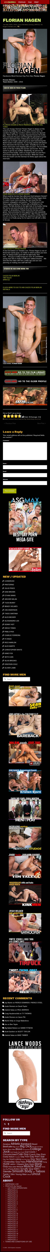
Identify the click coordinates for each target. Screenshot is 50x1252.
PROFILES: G (13, 1202)
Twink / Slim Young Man (15, 1174)
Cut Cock (21, 1152)
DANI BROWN (10, 592)
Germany (31, 24)
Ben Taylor (14, 1024)
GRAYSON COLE (11, 664)
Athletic (6, 419)
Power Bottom (14, 1169)
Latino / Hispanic (17, 1164)
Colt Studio (14, 1152)
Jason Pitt (21, 1017)
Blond (16, 419)
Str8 (34, 1172)
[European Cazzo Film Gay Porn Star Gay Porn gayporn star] (25, 373)
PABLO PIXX (9, 632)
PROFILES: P (13, 1220)
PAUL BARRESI (23, 1010)
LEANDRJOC (9, 581)
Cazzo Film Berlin (23, 24)
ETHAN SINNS (10, 595)
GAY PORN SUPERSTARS (17, 1188)
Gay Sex (6, 1159)
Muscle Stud (32, 1166)
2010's (15, 24)
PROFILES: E (13, 1198)
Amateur (6, 1144)
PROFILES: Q (13, 1222)
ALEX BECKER (10, 617)
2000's (11, 24)
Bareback (11, 419)
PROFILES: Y (13, 1238)
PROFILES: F (13, 1200)
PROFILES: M (13, 1214)
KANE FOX (9, 653)
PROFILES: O (13, 1218)
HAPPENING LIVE (12, 1184)
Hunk (6, 1163)
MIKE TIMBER (22, 1035)
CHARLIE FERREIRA (12, 635)
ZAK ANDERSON (11, 610)
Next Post (40, 423)
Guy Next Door (25, 1159)
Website (5, 479)
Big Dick (26, 1146)
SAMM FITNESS (26, 1028)
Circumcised (26, 1149)
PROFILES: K (13, 1210)
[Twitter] (5, 1124)
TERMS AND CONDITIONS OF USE (18, 1242)
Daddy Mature (9, 1157)
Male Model (29, 1164)
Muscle (20, 1166)
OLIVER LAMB (10, 668)
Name (5, 463)
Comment (6, 440)
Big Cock (16, 1147)
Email (5, 471)
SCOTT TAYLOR (24, 1032)
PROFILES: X (13, 1236)
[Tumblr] (8, 1124)
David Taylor (22, 1006)
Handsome (34, 1161)
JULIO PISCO (10, 588)
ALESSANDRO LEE (12, 621)
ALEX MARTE (10, 646)
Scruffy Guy (26, 1168)
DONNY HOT (9, 624)
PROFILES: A (12, 1190)
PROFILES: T (13, 1228)
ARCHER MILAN (11, 599)
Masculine (12, 1167)
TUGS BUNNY (10, 603)
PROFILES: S (13, 1226)
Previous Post (11, 423)
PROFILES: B (13, 1192)
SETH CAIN (9, 657)
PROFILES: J (12, 1208)
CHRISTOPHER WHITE (13, 650)
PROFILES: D (13, 1196)
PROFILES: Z (13, 1240)
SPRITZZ (37, 24)
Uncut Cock (38, 419)
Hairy (23, 1162)
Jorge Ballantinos (22, 1021)
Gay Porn (24, 1156)
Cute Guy (23, 1154)
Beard (34, 1144)
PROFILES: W (13, 1234)
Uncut (29, 1174)
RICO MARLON (10, 642)
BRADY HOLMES (11, 606)
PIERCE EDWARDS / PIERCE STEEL (28, 1003)
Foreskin (17, 1157)
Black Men (11, 1149)
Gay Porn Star (37, 1156)
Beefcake (8, 1146)
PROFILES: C (13, 1194)
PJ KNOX (8, 639)
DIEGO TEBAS (10, 628)
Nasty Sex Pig (22, 419)
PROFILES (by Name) (13, 1186)
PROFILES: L (12, 1212)
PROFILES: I (12, 1206)
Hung (45, 1162)
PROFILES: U (13, 1230)
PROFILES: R (13, 1224)
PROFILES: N (13, 1216)
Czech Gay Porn (37, 1154)
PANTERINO (9, 585)
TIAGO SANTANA (11, 614)
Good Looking (15, 1159)
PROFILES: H (13, 1204)
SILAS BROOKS (11, 661)
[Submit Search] (4, 679)
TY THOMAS (26, 1013)
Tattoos (40, 1171)
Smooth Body (30, 419)
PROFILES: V (13, 1232)
